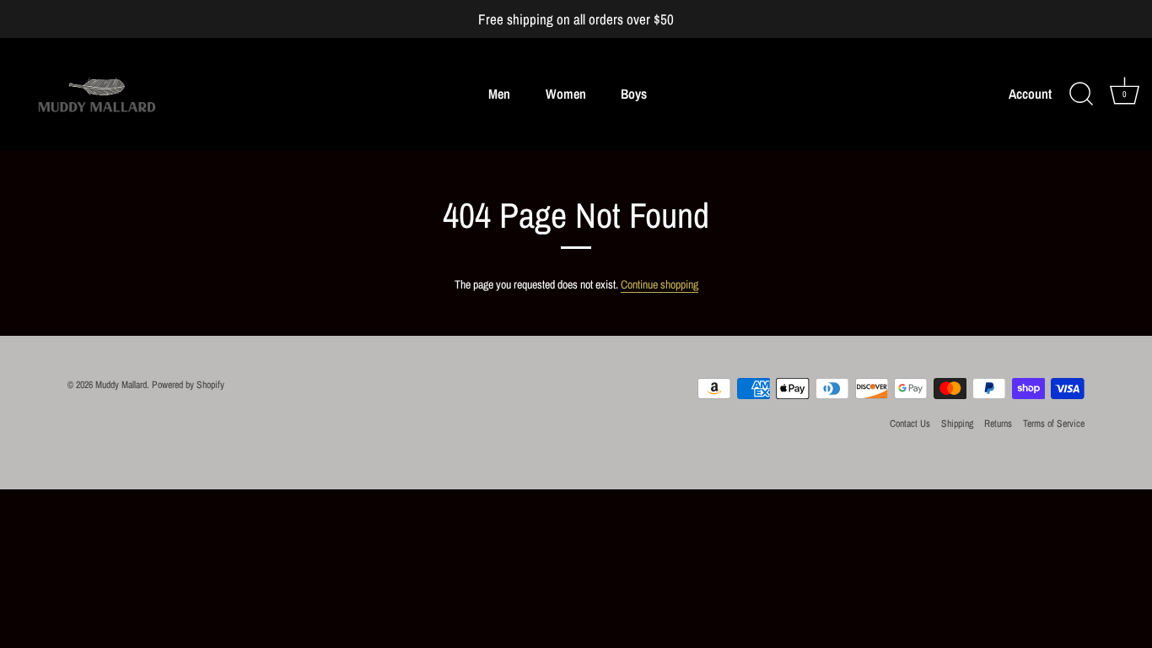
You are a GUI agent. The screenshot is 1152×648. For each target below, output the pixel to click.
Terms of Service (1054, 423)
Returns (998, 423)
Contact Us (910, 423)
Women (566, 93)
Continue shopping (659, 284)
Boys (634, 93)
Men (499, 93)
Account (1030, 94)
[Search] (1081, 94)
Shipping (957, 423)
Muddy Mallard (121, 385)
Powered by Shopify (188, 385)
